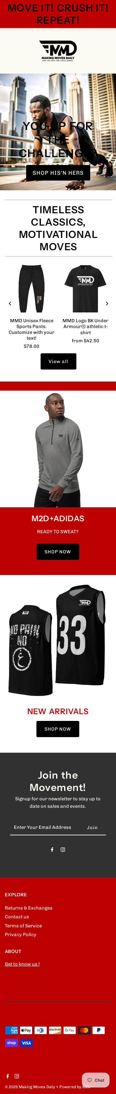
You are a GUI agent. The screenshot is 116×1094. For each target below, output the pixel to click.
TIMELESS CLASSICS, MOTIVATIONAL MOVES (58, 228)
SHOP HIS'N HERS (58, 173)
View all (58, 361)
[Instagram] (63, 851)
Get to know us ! (22, 964)
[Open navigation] (19, 51)
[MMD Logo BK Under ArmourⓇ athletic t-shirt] (85, 289)
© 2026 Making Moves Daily (30, 1087)
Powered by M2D (75, 1087)
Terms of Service (23, 926)
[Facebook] (52, 851)
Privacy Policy (20, 934)
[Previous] (10, 303)
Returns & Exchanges (29, 908)
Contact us (17, 917)
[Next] (107, 303)
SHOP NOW (57, 552)
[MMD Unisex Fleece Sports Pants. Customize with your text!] (31, 289)
